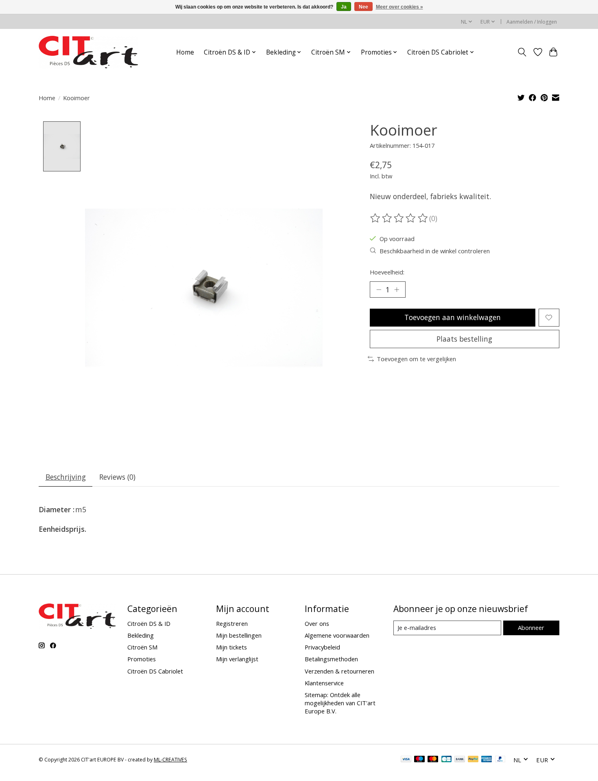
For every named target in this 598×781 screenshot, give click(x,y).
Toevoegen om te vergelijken (416, 359)
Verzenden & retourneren (339, 671)
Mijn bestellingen (239, 635)
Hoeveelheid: (387, 272)
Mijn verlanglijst (237, 659)
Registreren (232, 623)
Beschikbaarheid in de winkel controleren (435, 251)
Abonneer (531, 627)
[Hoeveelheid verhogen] (396, 289)
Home (185, 52)
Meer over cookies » (399, 7)
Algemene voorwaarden (337, 635)
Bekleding (140, 635)
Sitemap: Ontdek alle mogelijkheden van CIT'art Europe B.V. (340, 703)
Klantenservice (324, 683)
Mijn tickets (231, 647)
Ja (344, 7)
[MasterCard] (433, 760)
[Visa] (406, 760)
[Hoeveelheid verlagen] (378, 289)
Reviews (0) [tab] (117, 477)
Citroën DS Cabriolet (155, 671)
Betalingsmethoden (331, 659)
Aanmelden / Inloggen (531, 21)
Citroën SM (142, 647)
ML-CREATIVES (170, 759)
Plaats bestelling (464, 339)
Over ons (317, 623)
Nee (363, 7)
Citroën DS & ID (148, 623)
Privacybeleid (322, 647)
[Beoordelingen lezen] (399, 218)
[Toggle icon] (522, 52)
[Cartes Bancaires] (446, 760)
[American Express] (486, 760)
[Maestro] (419, 760)
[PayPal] (473, 760)
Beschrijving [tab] (66, 477)
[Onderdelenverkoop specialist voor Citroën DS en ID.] (88, 52)
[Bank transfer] (459, 760)
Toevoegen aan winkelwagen (452, 317)
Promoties (141, 659)
